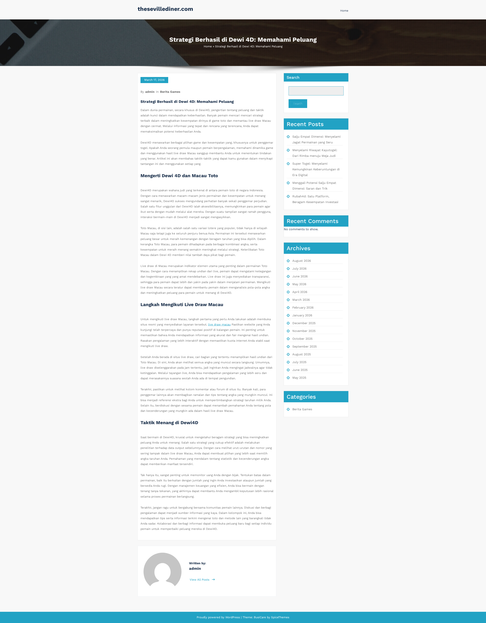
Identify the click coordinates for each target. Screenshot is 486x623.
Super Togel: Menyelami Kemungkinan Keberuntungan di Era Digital (316, 169)
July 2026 (299, 268)
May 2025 (299, 377)
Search (293, 77)
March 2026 (301, 300)
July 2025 (299, 362)
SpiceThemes (279, 617)
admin (150, 92)
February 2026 (303, 307)
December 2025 (304, 323)
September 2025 (304, 346)
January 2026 (302, 315)
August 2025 (301, 354)
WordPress (232, 617)
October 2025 (302, 338)
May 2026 (299, 284)
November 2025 (304, 331)
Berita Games (170, 92)
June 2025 (300, 370)
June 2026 (300, 276)
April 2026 (299, 292)
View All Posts (200, 579)
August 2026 (301, 261)
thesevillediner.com (165, 9)
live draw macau (219, 324)
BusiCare (260, 617)
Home (344, 10)
